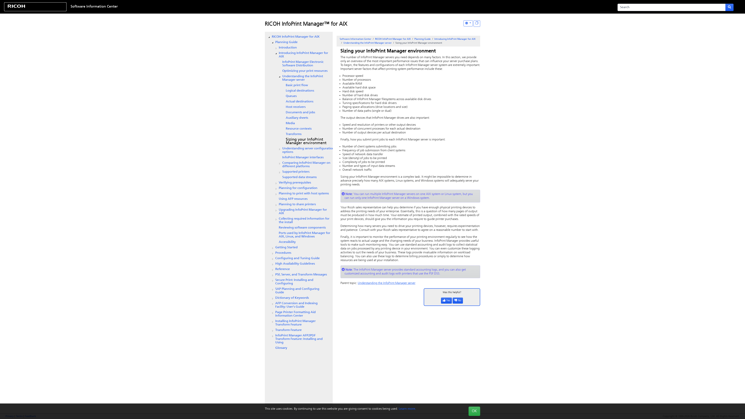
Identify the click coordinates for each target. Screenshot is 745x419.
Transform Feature (288, 330)
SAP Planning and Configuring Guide (297, 290)
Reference (282, 269)
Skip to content (340, 7)
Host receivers (296, 107)
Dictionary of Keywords (292, 298)
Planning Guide (286, 42)
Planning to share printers (297, 204)
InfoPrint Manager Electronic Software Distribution (303, 64)
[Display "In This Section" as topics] (477, 23)
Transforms (293, 134)
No (459, 300)
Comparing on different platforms (306, 164)
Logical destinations (300, 90)
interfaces (303, 157)
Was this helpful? (452, 292)
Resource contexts (299, 128)
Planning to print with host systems (304, 193)
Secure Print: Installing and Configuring (294, 282)
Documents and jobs (300, 112)
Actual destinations (299, 101)
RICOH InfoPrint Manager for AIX (296, 36)
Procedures (283, 253)
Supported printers (295, 171)
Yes (448, 300)
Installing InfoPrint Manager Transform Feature (295, 323)
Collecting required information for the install (304, 220)
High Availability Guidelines (295, 263)
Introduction (288, 47)
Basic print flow (297, 85)
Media (290, 123)
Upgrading (303, 211)
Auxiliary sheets (297, 117)
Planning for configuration (298, 188)
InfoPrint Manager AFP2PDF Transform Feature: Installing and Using (299, 339)
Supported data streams (299, 177)
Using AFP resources (293, 199)
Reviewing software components (302, 227)
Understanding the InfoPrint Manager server (302, 78)
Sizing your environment (306, 141)
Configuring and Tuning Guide (297, 258)
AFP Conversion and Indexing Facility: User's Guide (296, 305)
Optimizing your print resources (304, 71)
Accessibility (287, 242)
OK (474, 411)
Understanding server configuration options (308, 150)
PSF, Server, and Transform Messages (301, 274)
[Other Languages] (468, 23)
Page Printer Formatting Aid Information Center (295, 314)
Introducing (303, 55)
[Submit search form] (729, 7)
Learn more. (407, 408)
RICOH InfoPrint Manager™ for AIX (306, 24)
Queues (291, 96)
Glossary (281, 348)
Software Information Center (94, 7)
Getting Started (286, 247)
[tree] (299, 192)
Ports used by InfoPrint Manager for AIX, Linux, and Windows (304, 235)
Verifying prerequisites (295, 182)
